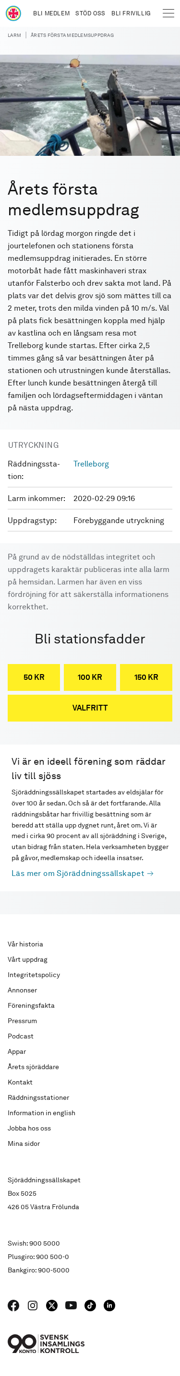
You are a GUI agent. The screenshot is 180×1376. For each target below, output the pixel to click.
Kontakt (20, 1082)
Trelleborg (91, 463)
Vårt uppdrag (28, 959)
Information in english (41, 1113)
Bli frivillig (131, 13)
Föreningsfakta (31, 1005)
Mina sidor (24, 1143)
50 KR (34, 677)
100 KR (90, 677)
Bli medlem (51, 13)
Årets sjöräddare (33, 1067)
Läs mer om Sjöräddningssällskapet (78, 873)
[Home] (13, 13)
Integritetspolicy (34, 975)
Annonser (22, 990)
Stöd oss (90, 13)
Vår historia (25, 944)
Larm (14, 35)
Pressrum (22, 1021)
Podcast (21, 1036)
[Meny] (168, 13)
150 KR (146, 677)
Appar (17, 1051)
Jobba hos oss (29, 1128)
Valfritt (90, 707)
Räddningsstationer (38, 1097)
